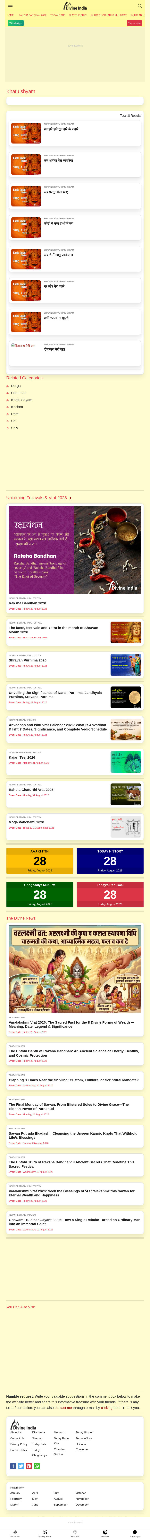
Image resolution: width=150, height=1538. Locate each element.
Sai (13, 421)
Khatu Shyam (21, 400)
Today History (84, 1432)
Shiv (14, 428)
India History (17, 1487)
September (61, 1504)
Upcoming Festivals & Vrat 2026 (36, 497)
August (58, 1498)
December (82, 1504)
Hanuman (18, 393)
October (81, 1492)
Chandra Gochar (59, 1452)
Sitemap (37, 1438)
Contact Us (17, 1438)
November (82, 1498)
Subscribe (134, 23)
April (35, 1492)
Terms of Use (84, 1438)
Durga (16, 386)
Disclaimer (38, 1432)
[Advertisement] (75, 54)
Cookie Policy (18, 1450)
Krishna (17, 407)
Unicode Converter (82, 1447)
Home (10, 15)
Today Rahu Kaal (61, 1441)
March (14, 1504)
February (16, 1498)
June (35, 1504)
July (56, 1492)
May (35, 1498)
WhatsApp (15, 23)
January (15, 1492)
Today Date (57, 15)
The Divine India (75, 5)
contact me (63, 1408)
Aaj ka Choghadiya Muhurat (108, 15)
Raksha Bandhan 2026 (32, 15)
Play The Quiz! (78, 15)
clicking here (111, 1408)
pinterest (29, 1466)
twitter (21, 1466)
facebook (13, 1466)
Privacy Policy (18, 1444)
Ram (15, 414)
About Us (16, 1432)
